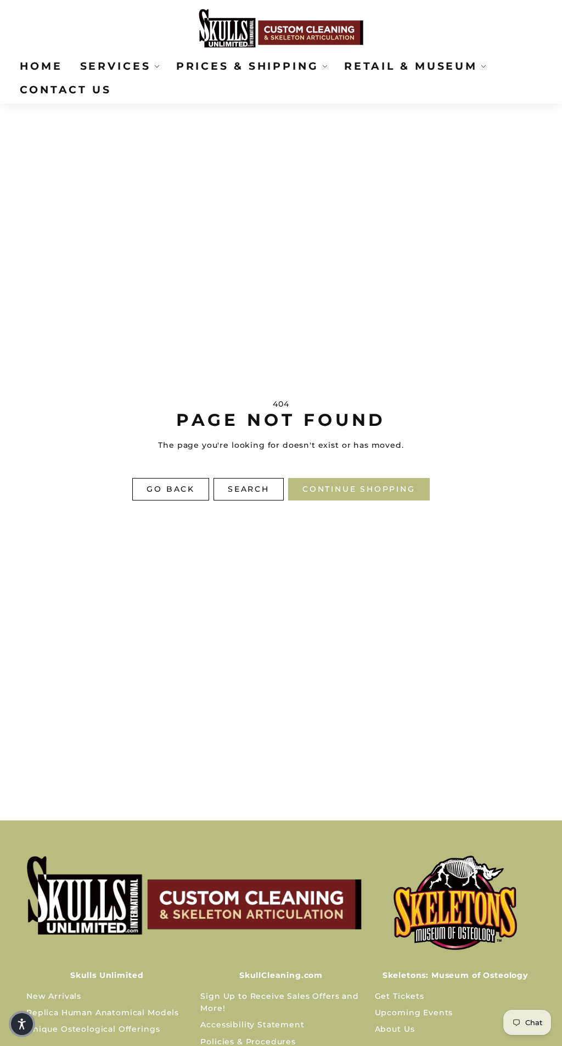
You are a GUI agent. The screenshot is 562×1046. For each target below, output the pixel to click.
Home (41, 65)
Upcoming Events (414, 1012)
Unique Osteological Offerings (93, 1029)
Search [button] (248, 489)
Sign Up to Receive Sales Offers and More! (279, 1002)
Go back (171, 489)
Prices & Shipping (247, 65)
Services (115, 65)
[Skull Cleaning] (194, 895)
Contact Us (65, 89)
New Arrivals (53, 996)
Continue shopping (358, 489)
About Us (395, 1029)
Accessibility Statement (252, 1025)
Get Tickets (399, 996)
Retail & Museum (410, 65)
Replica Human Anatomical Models (102, 1012)
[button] (22, 1024)
